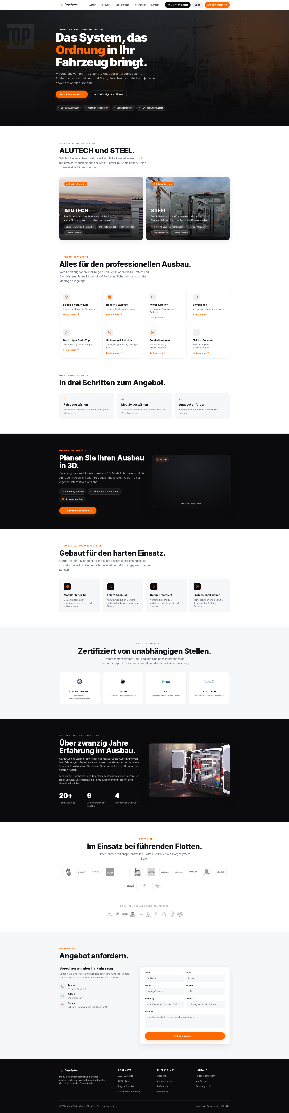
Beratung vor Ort (204, 1086)
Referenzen (140, 4)
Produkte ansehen (70, 94)
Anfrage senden (183, 1035)
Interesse (190, 998)
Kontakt (155, 4)
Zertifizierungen (165, 1081)
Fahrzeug (149, 998)
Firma (188, 972)
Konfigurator (122, 4)
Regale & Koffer (126, 1086)
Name (147, 972)
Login (197, 5)
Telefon (189, 985)
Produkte (106, 4)
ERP (228, 1106)
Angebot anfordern (217, 5)
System (92, 4)
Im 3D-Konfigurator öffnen (108, 94)
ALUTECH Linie (125, 1076)
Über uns (161, 1076)
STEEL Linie (124, 1081)
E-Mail (148, 985)
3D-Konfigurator (179, 5)
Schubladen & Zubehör (129, 1091)
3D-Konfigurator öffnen (76, 510)
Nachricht (149, 1011)
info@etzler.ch (203, 1081)
